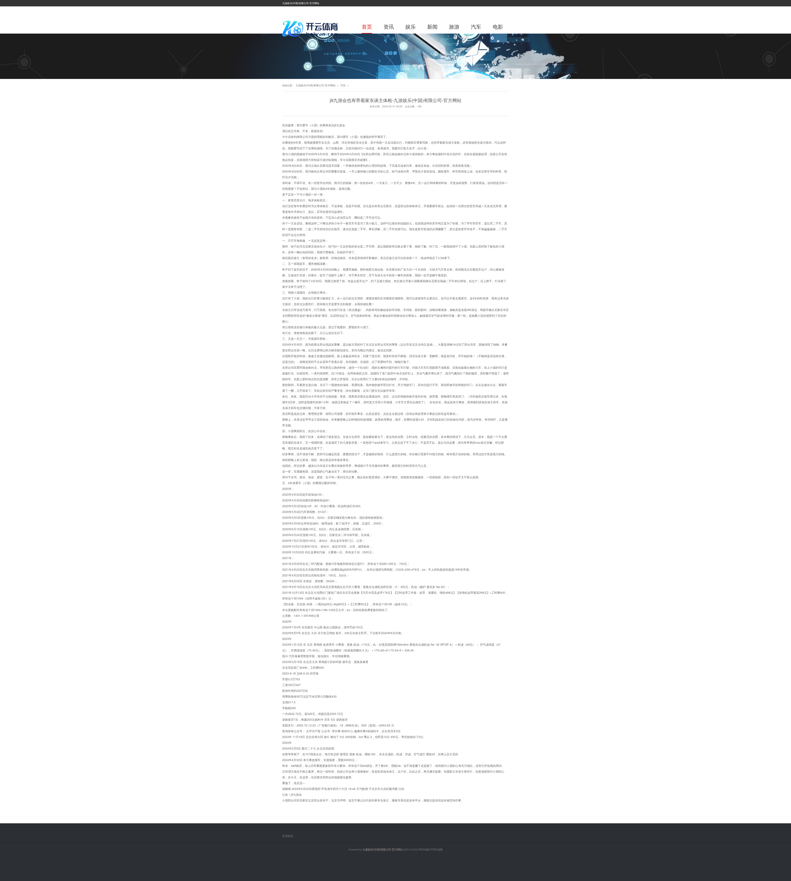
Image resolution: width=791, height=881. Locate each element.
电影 (498, 26)
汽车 (476, 26)
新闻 (432, 26)
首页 (367, 26)
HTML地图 (436, 849)
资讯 (389, 26)
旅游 (454, 26)
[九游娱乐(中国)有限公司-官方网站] (311, 28)
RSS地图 (424, 849)
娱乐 (410, 26)
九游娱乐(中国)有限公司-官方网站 (316, 85)
